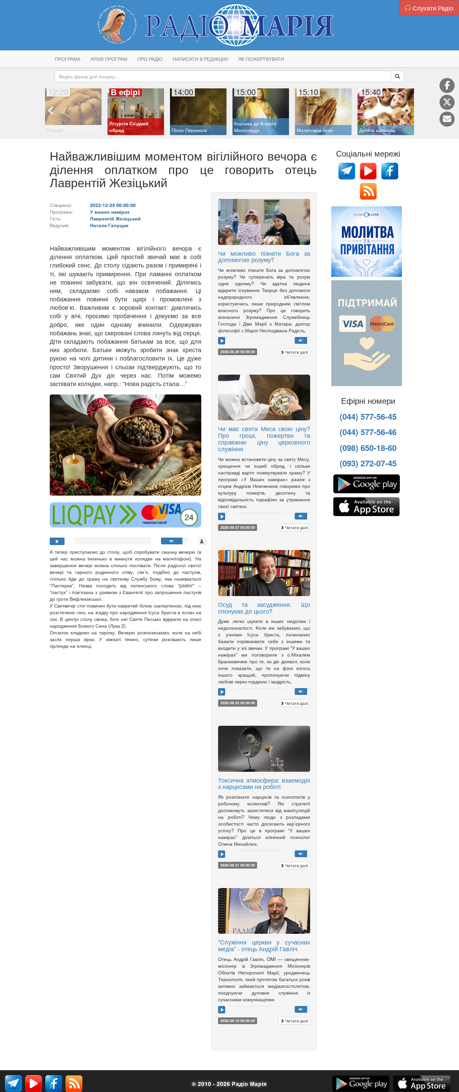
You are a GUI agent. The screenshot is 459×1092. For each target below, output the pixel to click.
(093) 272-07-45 (368, 463)
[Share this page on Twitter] (447, 102)
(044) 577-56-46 (368, 431)
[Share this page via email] (447, 119)
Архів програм (108, 58)
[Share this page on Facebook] (447, 85)
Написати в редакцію (200, 58)
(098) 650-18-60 (368, 447)
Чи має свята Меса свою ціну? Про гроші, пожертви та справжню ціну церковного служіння (264, 438)
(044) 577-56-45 (368, 416)
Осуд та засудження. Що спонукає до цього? (264, 607)
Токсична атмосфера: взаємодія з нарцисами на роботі (264, 783)
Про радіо (150, 58)
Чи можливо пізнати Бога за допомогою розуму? (264, 256)
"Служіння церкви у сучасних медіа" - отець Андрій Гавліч (264, 945)
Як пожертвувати (261, 58)
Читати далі (296, 352)
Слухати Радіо (432, 7)
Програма (67, 58)
